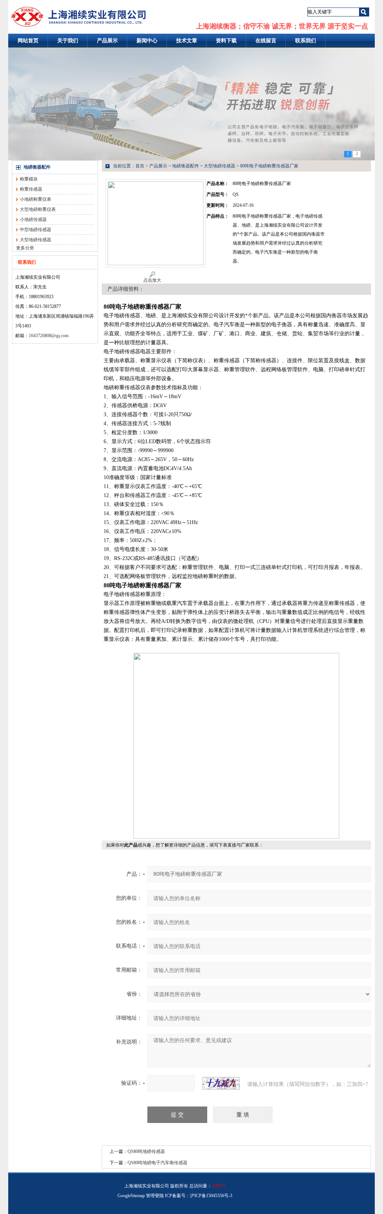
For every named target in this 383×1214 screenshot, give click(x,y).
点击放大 (152, 280)
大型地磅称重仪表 (38, 209)
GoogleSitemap (131, 1195)
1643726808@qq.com (48, 335)
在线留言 (265, 40)
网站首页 (28, 40)
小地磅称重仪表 (35, 199)
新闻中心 (147, 40)
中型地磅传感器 (35, 229)
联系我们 (305, 40)
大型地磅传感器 (35, 239)
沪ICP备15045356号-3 (211, 1195)
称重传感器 (31, 189)
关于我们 (67, 40)
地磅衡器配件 (37, 167)
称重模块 (29, 179)
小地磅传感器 (33, 219)
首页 (139, 166)
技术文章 (186, 40)
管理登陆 (155, 1195)
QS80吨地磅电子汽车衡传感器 (157, 1162)
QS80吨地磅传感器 (146, 1151)
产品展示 (107, 40)
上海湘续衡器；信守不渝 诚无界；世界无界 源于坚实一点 (282, 26)
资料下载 (226, 40)
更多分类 (25, 248)
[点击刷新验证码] (221, 1083)
